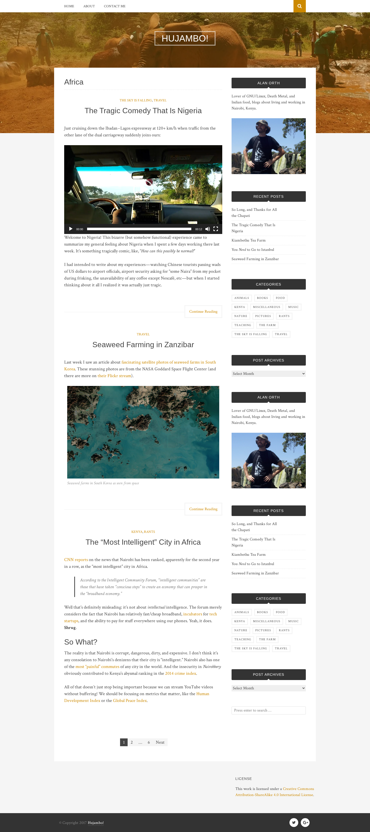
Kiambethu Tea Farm (249, 240)
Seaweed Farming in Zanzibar (143, 344)
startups (71, 621)
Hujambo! (96, 822)
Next (160, 742)
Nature (240, 316)
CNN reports (76, 560)
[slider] (139, 229)
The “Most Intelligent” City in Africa (143, 542)
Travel (160, 100)
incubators (192, 614)
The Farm (267, 325)
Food (280, 298)
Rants (149, 532)
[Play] (70, 228)
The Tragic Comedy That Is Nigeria (143, 110)
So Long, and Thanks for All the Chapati (254, 212)
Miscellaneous (266, 307)
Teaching (242, 325)
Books (262, 298)
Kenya (136, 532)
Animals (241, 298)
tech (213, 614)
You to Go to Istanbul (253, 249)
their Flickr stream (114, 376)
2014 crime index (180, 673)
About (89, 6)
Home (69, 6)
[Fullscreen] (215, 228)
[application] (143, 189)
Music (293, 307)
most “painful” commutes (97, 666)
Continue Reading (203, 311)
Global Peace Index (130, 700)
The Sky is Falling (136, 100)
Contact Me (115, 6)
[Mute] (207, 228)
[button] (143, 189)
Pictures (263, 316)
